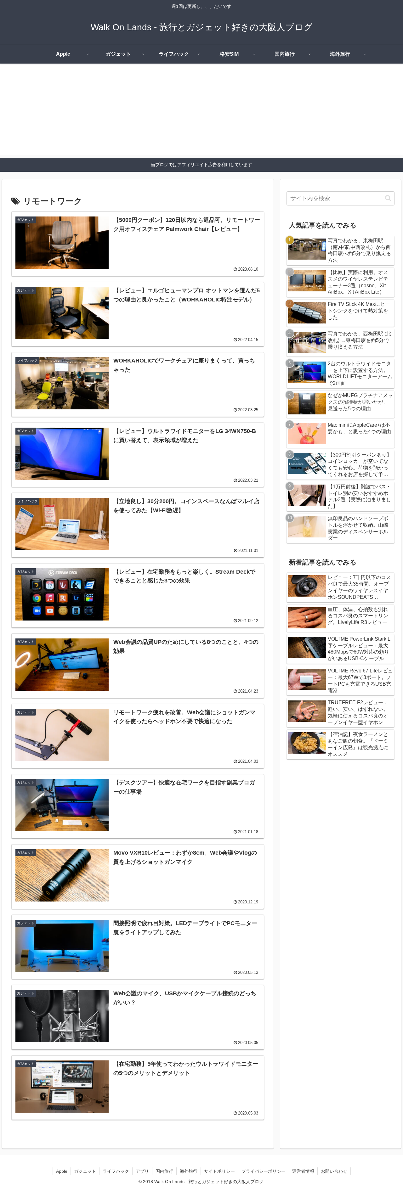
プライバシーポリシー (263, 1171)
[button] (388, 198)
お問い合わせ (334, 1171)
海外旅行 (188, 1171)
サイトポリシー (219, 1171)
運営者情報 (303, 1171)
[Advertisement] (201, 111)
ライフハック (116, 1171)
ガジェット (85, 1171)
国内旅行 (164, 1171)
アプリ (142, 1171)
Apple (61, 1171)
